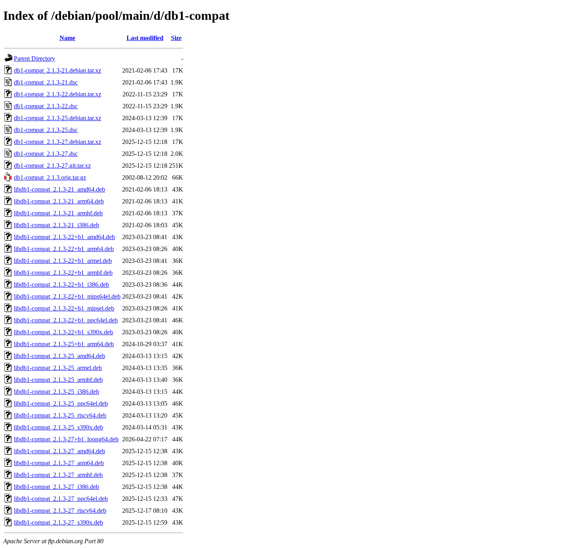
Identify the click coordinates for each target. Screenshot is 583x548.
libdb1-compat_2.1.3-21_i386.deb (56, 225)
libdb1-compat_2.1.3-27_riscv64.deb (60, 510)
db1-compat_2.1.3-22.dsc (46, 106)
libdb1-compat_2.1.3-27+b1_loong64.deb (66, 439)
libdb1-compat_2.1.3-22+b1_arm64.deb (64, 248)
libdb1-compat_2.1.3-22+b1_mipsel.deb (64, 308)
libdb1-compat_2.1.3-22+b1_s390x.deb (63, 332)
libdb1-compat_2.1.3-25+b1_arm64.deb (64, 344)
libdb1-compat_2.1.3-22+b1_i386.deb (61, 284)
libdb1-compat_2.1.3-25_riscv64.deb (60, 415)
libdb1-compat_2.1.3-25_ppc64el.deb (61, 403)
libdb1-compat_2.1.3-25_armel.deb (58, 367)
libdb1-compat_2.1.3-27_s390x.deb (58, 522)
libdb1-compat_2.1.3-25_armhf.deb (58, 379)
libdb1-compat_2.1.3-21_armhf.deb (58, 213)
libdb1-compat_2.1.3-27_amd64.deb (59, 451)
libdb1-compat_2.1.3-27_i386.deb (56, 486)
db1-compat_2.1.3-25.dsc (46, 129)
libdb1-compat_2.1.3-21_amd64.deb (59, 189)
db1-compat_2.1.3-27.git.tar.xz (52, 165)
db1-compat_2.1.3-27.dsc (46, 153)
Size (176, 37)
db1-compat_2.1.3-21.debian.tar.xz (57, 70)
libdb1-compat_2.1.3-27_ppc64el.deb (61, 498)
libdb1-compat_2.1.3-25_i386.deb (56, 391)
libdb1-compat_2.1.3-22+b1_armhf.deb (63, 272)
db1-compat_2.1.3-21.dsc (46, 82)
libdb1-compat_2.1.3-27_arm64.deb (59, 463)
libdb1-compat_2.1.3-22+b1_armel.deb (63, 260)
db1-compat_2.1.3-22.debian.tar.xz (57, 94)
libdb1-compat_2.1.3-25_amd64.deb (59, 356)
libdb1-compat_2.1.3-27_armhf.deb (58, 474)
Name (67, 37)
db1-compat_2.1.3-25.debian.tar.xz (57, 118)
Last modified (145, 37)
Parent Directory (34, 58)
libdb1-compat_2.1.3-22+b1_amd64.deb (64, 237)
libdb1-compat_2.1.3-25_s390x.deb (58, 427)
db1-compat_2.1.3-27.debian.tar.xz (57, 141)
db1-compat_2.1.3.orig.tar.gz (50, 177)
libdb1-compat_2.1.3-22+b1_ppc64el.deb (66, 320)
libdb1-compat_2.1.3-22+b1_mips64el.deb (67, 296)
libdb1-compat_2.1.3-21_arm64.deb (59, 201)
